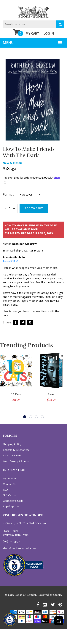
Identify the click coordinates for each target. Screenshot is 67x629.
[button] (24, 416)
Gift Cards (9, 495)
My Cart (32, 33)
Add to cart (34, 208)
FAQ (5, 489)
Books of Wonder (25, 594)
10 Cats (16, 394)
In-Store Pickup (12, 455)
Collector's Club (13, 500)
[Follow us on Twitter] (22, 322)
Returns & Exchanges (16, 449)
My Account (10, 478)
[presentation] (3, 384)
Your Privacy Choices (16, 461)
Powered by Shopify (50, 594)
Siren (51, 394)
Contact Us (9, 484)
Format (8, 194)
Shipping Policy (12, 444)
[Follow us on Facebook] (15, 322)
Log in (49, 33)
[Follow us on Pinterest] (30, 322)
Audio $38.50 (10, 261)
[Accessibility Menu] (9, 620)
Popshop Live (11, 506)
